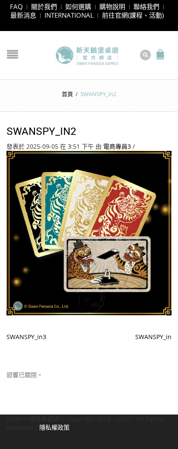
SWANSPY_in (153, 337)
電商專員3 (117, 146)
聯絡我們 (146, 6)
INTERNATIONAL (69, 15)
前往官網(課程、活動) (133, 15)
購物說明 (112, 6)
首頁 (67, 94)
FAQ (16, 6)
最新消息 (23, 15)
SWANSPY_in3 (26, 337)
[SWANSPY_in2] (89, 232)
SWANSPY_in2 (41, 131)
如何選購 (78, 6)
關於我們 (44, 6)
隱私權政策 (54, 427)
